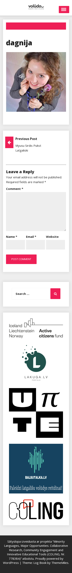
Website (52, 237)
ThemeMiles (59, 563)
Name (11, 237)
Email (31, 237)
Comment (14, 189)
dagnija (19, 42)
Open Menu (64, 9)
